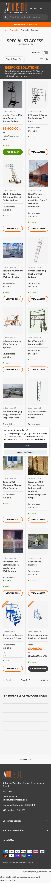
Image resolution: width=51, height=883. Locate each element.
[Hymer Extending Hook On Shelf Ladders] (38, 250)
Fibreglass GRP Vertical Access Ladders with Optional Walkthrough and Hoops (37, 490)
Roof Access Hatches (34, 563)
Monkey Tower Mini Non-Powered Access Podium (12, 118)
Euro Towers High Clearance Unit (37, 343)
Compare (36, 53)
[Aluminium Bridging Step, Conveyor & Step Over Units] (13, 391)
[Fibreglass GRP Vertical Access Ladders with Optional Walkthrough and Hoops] (38, 461)
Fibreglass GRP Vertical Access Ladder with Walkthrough (11, 566)
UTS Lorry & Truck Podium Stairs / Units (37, 118)
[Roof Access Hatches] (38, 541)
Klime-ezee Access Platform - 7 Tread (38, 637)
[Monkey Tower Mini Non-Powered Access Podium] (13, 94)
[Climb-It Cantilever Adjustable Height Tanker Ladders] (13, 173)
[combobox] (25, 17)
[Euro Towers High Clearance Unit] (38, 320)
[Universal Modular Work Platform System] (13, 320)
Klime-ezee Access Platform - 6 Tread (13, 637)
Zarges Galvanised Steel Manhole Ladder (37, 414)
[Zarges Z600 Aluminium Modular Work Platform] (13, 461)
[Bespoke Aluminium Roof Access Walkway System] (13, 250)
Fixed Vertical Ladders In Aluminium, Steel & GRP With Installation (38, 200)
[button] (41, 8)
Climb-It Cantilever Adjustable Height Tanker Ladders (12, 197)
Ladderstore (13, 863)
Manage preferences (25, 452)
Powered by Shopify (26, 863)
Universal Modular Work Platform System (12, 344)
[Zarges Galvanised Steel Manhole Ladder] (38, 391)
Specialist (14, 30)
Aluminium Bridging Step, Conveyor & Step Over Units (12, 414)
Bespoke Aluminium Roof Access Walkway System (13, 273)
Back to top (25, 760)
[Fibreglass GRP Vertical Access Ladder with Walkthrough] (13, 541)
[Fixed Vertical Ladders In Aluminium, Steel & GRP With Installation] (38, 173)
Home (5, 30)
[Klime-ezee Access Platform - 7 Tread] (38, 614)
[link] (10, 680)
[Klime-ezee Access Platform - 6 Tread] (13, 614)
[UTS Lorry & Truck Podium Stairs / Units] (38, 94)
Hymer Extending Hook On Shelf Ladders (37, 273)
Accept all (25, 446)
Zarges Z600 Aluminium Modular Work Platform (12, 485)
